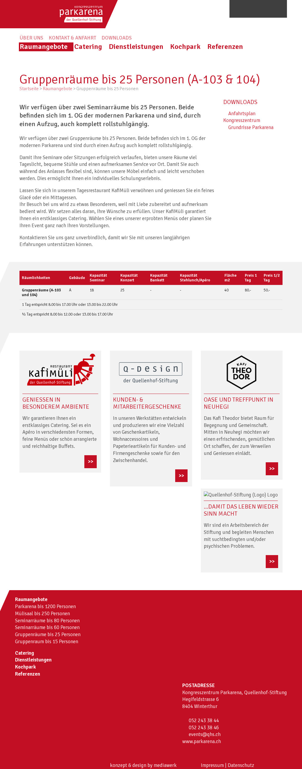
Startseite (29, 88)
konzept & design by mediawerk (143, 765)
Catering (88, 46)
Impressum (212, 765)
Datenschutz (241, 765)
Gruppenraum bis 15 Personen (46, 641)
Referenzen (225, 46)
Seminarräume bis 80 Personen (47, 621)
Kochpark (185, 46)
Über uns (31, 38)
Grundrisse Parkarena (250, 127)
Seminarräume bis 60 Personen (47, 627)
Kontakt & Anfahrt (72, 38)
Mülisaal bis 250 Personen (42, 613)
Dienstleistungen (136, 46)
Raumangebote (44, 46)
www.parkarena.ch (201, 741)
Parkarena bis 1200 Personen (45, 606)
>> (90, 461)
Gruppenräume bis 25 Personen (48, 634)
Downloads (116, 38)
